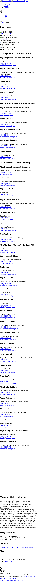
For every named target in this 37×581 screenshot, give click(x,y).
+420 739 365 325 (5, 381)
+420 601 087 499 (5, 272)
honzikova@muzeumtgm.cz (8, 137)
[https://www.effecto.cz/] (4, 566)
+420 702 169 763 (5, 447)
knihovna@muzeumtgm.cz (8, 339)
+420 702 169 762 (5, 360)
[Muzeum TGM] (5, 1)
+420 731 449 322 (5, 63)
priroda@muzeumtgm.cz (7, 158)
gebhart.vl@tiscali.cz (6, 263)
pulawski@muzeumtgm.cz (8, 361)
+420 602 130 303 (5, 183)
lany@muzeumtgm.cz (6, 115)
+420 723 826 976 (5, 261)
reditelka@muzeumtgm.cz (8, 65)
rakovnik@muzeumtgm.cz (8, 99)
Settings (2, 580)
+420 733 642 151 (5, 157)
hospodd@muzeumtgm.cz (8, 88)
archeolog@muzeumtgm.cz (8, 77)
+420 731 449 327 (5, 124)
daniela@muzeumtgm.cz (7, 438)
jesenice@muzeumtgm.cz (7, 126)
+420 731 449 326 (5, 135)
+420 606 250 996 (5, 239)
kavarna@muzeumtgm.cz (7, 318)
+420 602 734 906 (5, 305)
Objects (6, 6)
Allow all (21, 580)
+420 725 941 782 (5, 86)
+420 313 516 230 (5, 34)
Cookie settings (8, 561)
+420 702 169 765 (5, 316)
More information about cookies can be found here (17, 577)
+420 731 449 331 (5, 218)
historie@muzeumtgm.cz (7, 147)
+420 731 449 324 (5, 97)
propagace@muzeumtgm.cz (8, 39)
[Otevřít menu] (1, 21)
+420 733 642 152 (5, 338)
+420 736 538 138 (5, 436)
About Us (7, 4)
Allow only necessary (11, 580)
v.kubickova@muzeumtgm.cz (9, 329)
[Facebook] (2, 556)
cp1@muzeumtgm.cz (6, 219)
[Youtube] (1, 556)
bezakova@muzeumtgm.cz (8, 196)
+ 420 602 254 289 (5, 113)
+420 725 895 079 (5, 194)
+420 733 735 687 (5, 146)
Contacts (6, 7)
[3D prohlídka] (14, 556)
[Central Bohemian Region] (19, 1)
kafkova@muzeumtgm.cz (7, 296)
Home (2, 22)
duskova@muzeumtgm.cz (8, 241)
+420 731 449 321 (5, 76)
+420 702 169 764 (5, 229)
